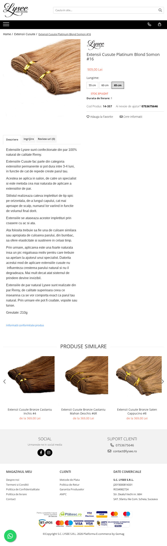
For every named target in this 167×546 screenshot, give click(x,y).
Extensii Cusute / (26, 34)
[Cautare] (160, 10)
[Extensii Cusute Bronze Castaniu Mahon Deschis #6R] (83, 381)
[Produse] (6, 25)
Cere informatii (132, 117)
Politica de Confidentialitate (23, 489)
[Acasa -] (23, 10)
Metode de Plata (70, 480)
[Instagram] (48, 452)
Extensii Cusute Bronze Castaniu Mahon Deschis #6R (83, 411)
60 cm (105, 85)
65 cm (118, 85)
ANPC (63, 494)
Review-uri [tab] (46, 139)
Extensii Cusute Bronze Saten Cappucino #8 (137, 411)
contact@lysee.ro (124, 451)
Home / (8, 34)
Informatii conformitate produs (25, 325)
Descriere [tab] (12, 139)
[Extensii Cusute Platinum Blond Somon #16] (41, 77)
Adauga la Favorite (101, 117)
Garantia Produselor (72, 489)
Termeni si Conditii (17, 484)
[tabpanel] (41, 77)
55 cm (92, 85)
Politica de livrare (16, 494)
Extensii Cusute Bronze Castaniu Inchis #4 (30, 411)
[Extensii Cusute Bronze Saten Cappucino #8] (137, 381)
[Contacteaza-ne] (149, 24)
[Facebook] (41, 452)
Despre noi (12, 480)
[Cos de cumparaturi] (159, 24)
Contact (11, 499)
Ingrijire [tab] (29, 139)
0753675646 (124, 445)
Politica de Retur (69, 484)
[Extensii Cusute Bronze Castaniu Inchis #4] (30, 381)
